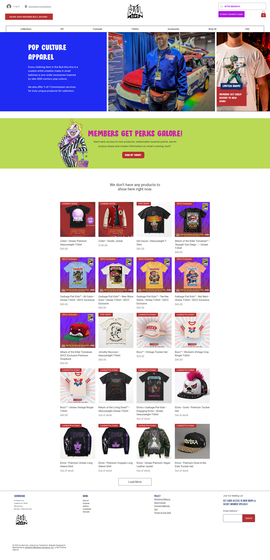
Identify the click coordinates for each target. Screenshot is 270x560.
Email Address (230, 511)
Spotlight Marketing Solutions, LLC (39, 547)
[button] (263, 14)
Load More (135, 481)
